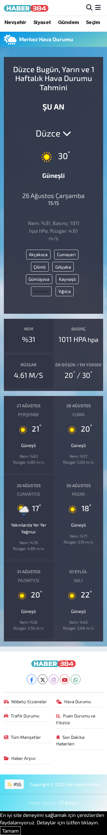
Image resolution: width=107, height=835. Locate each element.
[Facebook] (32, 679)
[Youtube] (65, 679)
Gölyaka (63, 267)
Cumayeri (66, 254)
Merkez (41, 291)
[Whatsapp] (76, 679)
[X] (43, 679)
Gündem (68, 22)
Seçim (93, 22)
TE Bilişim (68, 802)
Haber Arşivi (23, 758)
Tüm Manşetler (26, 737)
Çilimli (40, 267)
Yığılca (64, 291)
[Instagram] (54, 679)
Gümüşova (39, 279)
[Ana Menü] (98, 7)
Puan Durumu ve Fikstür (76, 719)
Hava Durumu (77, 701)
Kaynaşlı (67, 279)
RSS (17, 784)
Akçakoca (38, 254)
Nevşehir (15, 22)
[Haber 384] (26, 7)
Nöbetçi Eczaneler (29, 701)
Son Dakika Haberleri (70, 740)
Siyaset (42, 22)
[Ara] (89, 7)
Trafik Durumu (25, 715)
